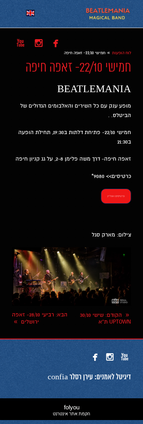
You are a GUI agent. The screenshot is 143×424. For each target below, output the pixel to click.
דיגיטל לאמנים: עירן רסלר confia (89, 377)
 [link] (56, 43)
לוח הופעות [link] (121, 52)
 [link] (39, 43)
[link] (108, 14)
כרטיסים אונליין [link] (116, 196)
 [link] (20, 43)
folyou (71, 410)
